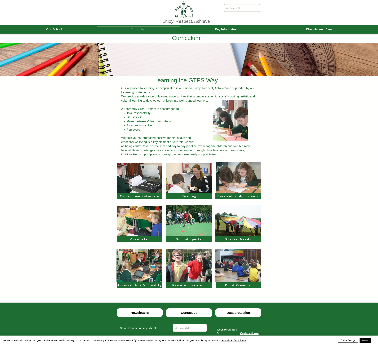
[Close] (374, 340)
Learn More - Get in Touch (233, 340)
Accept (365, 340)
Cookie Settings (348, 340)
